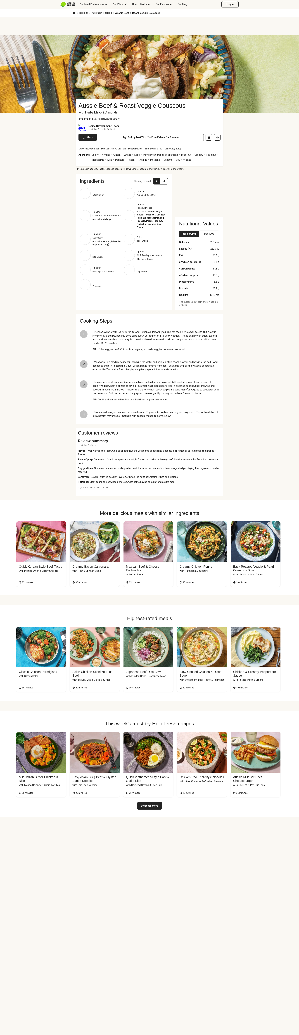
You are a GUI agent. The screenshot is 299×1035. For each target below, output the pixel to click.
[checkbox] (79, 119)
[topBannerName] (149, 26)
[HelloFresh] (67, 4)
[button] (124, 181)
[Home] (74, 13)
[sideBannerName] (199, 193)
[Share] (217, 137)
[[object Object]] (209, 137)
